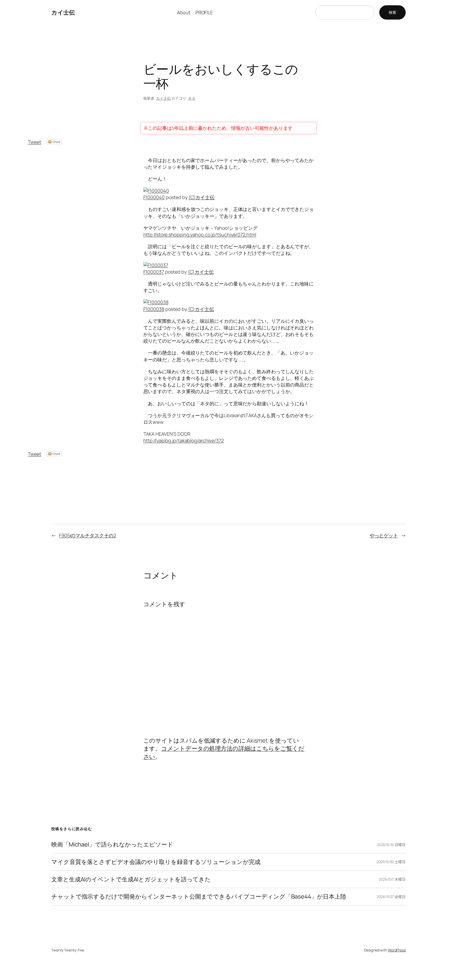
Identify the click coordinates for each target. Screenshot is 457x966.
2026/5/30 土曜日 (391, 861)
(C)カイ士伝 (201, 197)
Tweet (34, 142)
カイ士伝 (63, 12)
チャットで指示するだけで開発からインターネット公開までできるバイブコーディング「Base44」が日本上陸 (198, 896)
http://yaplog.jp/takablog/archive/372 (183, 440)
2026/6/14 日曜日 (391, 844)
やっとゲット (384, 535)
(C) (191, 272)
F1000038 (153, 309)
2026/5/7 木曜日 (392, 879)
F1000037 (153, 272)
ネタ (191, 98)
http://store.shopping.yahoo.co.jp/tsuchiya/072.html (199, 234)
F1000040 (154, 197)
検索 (392, 12)
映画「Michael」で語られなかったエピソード (112, 844)
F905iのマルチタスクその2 (87, 535)
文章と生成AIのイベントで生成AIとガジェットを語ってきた (131, 879)
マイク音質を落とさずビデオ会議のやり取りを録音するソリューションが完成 (156, 862)
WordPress (397, 950)
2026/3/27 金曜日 (391, 896)
